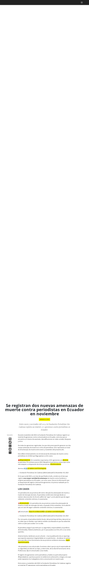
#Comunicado (24, 503)
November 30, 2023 (62, 473)
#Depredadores (25, 460)
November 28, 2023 (62, 516)
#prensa (65, 460)
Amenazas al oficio (44, 419)
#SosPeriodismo (55, 464)
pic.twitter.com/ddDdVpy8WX (54, 512)
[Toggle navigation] (83, 2)
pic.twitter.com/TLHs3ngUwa (36, 468)
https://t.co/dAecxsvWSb (37, 512)
